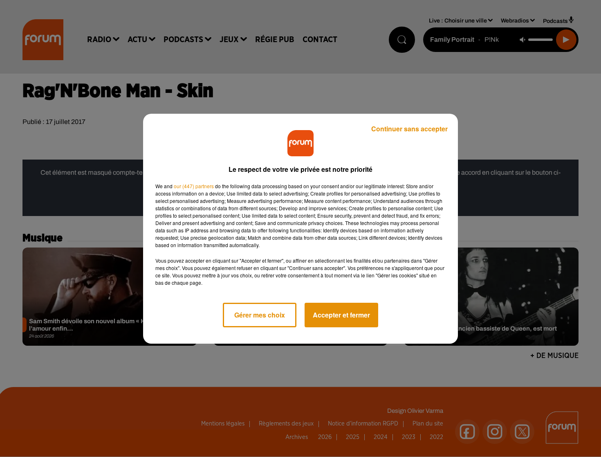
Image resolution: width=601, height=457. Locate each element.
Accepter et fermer (341, 315)
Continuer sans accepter (409, 128)
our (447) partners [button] (194, 185)
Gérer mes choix (259, 315)
